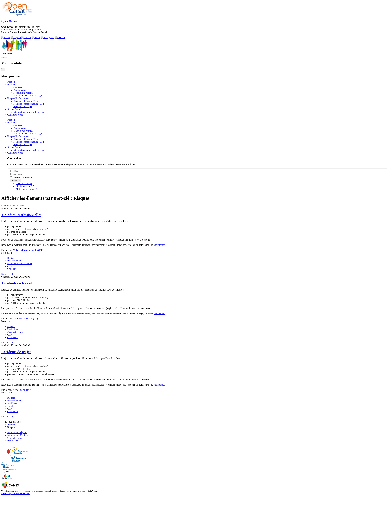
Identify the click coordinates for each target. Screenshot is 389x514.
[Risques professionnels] (9, 469)
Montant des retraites (23, 93)
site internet (159, 245)
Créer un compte (24, 183)
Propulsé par (15, 493)
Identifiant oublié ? (25, 186)
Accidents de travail (16, 283)
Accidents (12, 403)
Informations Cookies (17, 435)
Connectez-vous (15, 114)
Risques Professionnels (18, 98)
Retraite (11, 84)
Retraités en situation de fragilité (28, 95)
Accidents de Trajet (22, 106)
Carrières (17, 87)
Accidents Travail (15, 332)
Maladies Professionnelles (21, 215)
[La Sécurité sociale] (7, 478)
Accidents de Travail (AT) (25, 318)
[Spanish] (60, 37)
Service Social (14, 109)
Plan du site (12, 440)
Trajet (10, 406)
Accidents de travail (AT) (25, 101)
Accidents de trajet (16, 352)
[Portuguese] (47, 37)
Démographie (19, 90)
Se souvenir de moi (22, 177)
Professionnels (14, 260)
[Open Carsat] (17, 15)
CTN (9, 266)
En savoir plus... (9, 274)
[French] (5, 37)
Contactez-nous (14, 438)
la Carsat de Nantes (41, 491)
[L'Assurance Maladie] (18, 460)
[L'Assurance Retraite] (19, 453)
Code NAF (12, 269)
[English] (16, 37)
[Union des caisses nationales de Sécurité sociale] (10, 488)
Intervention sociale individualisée (29, 112)
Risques (11, 258)
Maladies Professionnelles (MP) (28, 103)
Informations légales (17, 432)
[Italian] (36, 37)
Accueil (11, 82)
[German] (26, 37)
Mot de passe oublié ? (26, 189)
